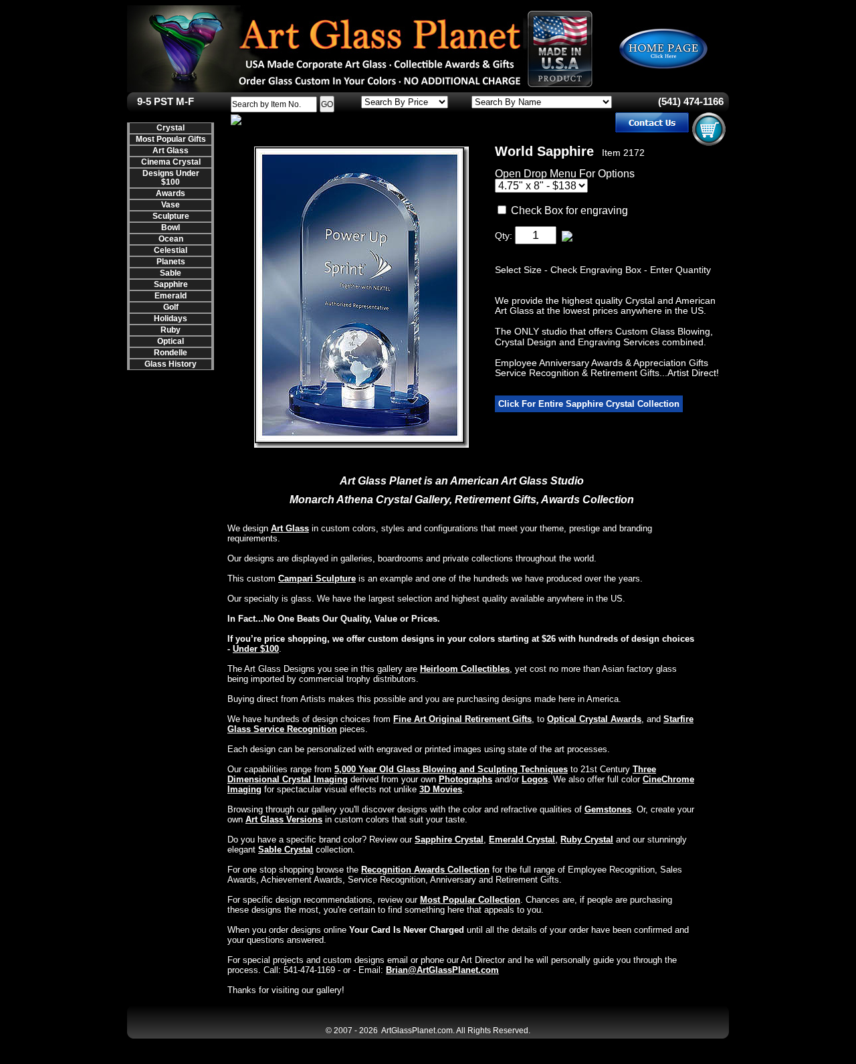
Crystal (170, 127)
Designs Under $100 (170, 178)
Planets (170, 261)
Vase (170, 204)
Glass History (170, 364)
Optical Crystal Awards (594, 719)
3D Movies (440, 789)
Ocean (170, 239)
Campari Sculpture (317, 578)
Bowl (170, 227)
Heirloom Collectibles (465, 669)
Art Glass (170, 150)
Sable (170, 273)
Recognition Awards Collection (425, 870)
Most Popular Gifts (171, 139)
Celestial (170, 250)
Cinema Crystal (171, 162)
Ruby (170, 330)
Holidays (170, 318)
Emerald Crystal (522, 839)
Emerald (170, 295)
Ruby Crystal (586, 839)
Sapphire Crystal (449, 839)
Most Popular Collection (470, 900)
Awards (170, 193)
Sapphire (171, 284)
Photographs (465, 779)
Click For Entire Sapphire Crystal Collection (588, 404)
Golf (171, 307)
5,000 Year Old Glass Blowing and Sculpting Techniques (451, 769)
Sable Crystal (285, 850)
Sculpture (170, 216)
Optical (170, 341)
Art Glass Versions (283, 819)
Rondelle (170, 352)
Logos (535, 779)
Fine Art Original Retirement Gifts (462, 719)
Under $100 (256, 649)
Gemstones (607, 809)
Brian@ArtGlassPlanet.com (442, 970)
